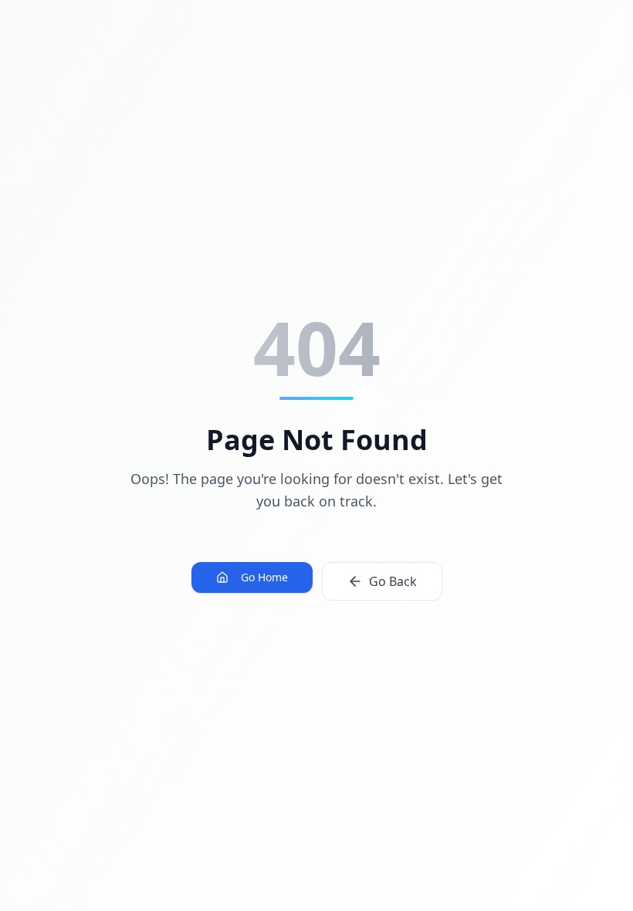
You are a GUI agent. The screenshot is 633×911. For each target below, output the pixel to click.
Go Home (264, 577)
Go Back (393, 581)
